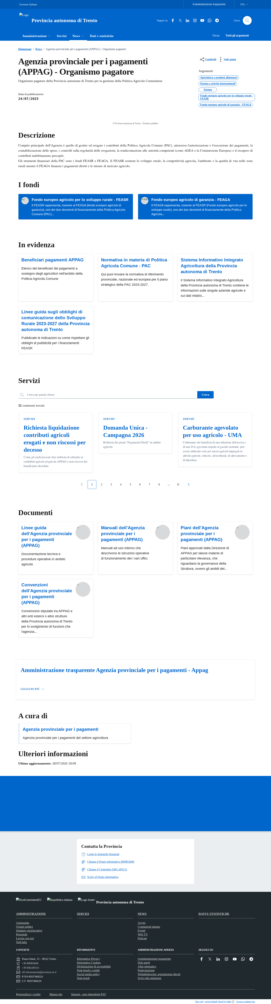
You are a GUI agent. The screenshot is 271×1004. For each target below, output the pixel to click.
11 (178, 484)
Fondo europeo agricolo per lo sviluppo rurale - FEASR (80, 200)
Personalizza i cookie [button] (28, 994)
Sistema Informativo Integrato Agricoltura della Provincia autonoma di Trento (212, 265)
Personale (21, 934)
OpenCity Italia (224, 1001)
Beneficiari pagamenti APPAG (52, 259)
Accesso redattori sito (245, 1001)
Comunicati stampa (149, 926)
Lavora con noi (25, 938)
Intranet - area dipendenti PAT (88, 994)
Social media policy (88, 974)
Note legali (83, 978)
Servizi (29, 419)
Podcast (142, 938)
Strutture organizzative (29, 930)
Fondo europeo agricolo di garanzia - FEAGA (190, 200)
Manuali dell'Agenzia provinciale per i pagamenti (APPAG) (123, 533)
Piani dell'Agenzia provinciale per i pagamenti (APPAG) (201, 533)
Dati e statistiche (214, 913)
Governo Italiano (28, 4)
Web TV (143, 934)
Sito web (199, 1001)
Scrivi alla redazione (149, 978)
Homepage (25, 49)
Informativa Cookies (89, 962)
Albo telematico (147, 966)
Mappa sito (55, 994)
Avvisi (141, 922)
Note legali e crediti (88, 970)
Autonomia (22, 922)
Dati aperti (144, 962)
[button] (36, 36)
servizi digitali (211, 1001)
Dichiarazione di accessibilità (94, 966)
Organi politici (24, 926)
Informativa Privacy (88, 958)
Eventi (141, 930)
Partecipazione (146, 970)
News (37, 49)
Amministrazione (31, 913)
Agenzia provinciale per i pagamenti (60, 729)
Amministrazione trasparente (208, 4)
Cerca (205, 394)
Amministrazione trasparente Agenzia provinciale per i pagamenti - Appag (114, 670)
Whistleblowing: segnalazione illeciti (159, 974)
